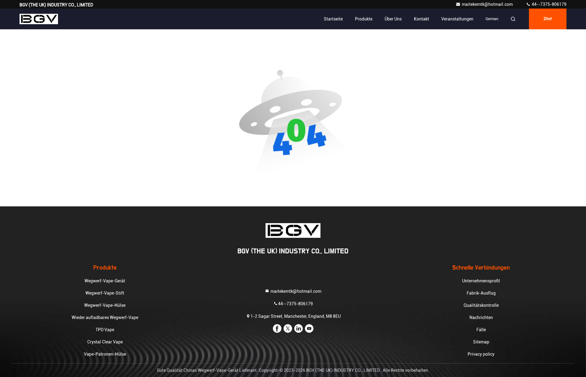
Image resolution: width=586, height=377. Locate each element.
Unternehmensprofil (481, 280)
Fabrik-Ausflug (481, 293)
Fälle (481, 329)
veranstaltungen (457, 18)
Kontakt (421, 18)
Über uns (393, 18)
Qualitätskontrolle (481, 305)
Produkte (363, 18)
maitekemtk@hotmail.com (488, 4)
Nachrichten (481, 317)
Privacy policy (481, 354)
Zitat (548, 19)
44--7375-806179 (548, 4)
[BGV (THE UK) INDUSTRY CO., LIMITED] (39, 19)
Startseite (333, 18)
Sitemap (481, 341)
